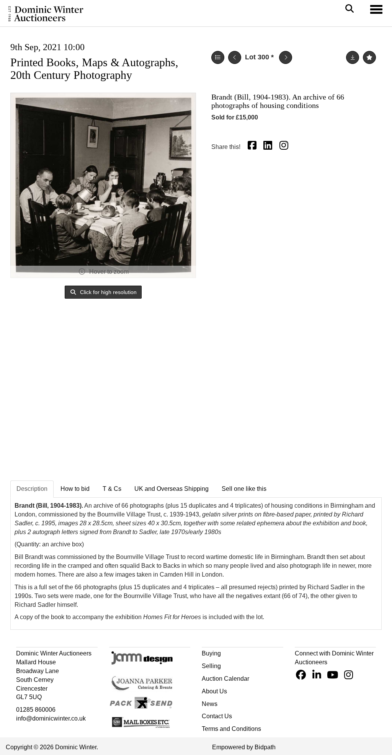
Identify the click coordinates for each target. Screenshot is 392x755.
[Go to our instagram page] (285, 147)
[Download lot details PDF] (352, 57)
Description (31, 488)
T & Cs (112, 488)
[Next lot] (285, 57)
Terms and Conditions (231, 729)
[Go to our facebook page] (302, 676)
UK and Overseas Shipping (171, 488)
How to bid (75, 488)
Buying (211, 653)
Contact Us (217, 716)
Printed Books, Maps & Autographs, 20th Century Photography (94, 68)
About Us (214, 691)
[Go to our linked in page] (317, 676)
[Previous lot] (234, 57)
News (209, 704)
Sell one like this (244, 488)
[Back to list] (217, 57)
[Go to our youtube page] (334, 676)
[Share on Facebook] (253, 147)
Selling (211, 666)
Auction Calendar (225, 678)
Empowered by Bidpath (244, 747)
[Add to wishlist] (369, 57)
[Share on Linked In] (269, 147)
